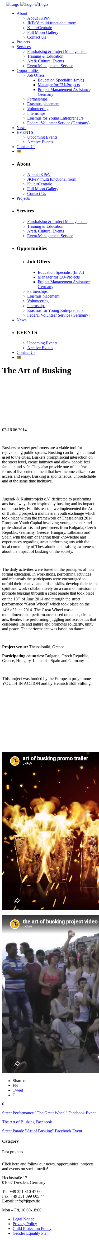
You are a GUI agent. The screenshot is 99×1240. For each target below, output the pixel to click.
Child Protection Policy (32, 1228)
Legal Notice (23, 1219)
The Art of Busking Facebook (27, 1122)
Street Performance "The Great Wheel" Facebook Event (49, 1113)
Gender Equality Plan (31, 1233)
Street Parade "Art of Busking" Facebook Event (42, 1131)
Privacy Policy (25, 1223)
